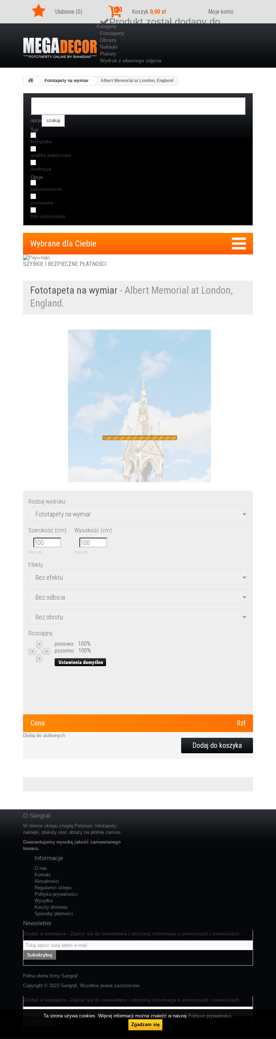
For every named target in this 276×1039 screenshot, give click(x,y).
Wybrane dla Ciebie (63, 244)
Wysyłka (43, 900)
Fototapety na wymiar (67, 80)
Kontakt (42, 874)
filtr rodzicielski (48, 216)
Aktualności (46, 881)
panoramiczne (46, 189)
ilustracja (41, 169)
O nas (40, 868)
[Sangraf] (60, 47)
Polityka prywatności (56, 894)
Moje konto (221, 11)
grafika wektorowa (51, 155)
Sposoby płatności (53, 913)
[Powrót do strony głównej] (30, 80)
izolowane (42, 202)
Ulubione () (68, 11)
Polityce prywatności (209, 1015)
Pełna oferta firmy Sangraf (50, 976)
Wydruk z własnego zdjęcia (130, 60)
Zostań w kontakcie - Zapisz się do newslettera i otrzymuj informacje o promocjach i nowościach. (132, 933)
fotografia (41, 141)
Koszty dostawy (51, 907)
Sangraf (69, 985)
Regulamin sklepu (53, 887)
